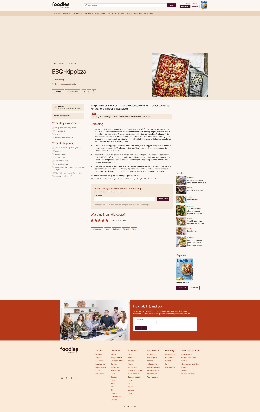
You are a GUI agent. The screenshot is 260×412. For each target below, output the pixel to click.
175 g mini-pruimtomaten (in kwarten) (68, 173)
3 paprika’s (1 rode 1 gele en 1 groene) (67, 148)
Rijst (112, 390)
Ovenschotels (116, 396)
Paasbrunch (169, 357)
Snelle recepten (133, 374)
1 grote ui (57, 151)
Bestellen (195, 6)
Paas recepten (170, 354)
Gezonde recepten (134, 377)
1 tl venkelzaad (59, 157)
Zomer (130, 354)
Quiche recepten (153, 367)
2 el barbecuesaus (61, 161)
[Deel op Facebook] (89, 91)
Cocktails (114, 400)
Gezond (126, 229)
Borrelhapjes (115, 370)
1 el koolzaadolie (60, 154)
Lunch (108, 229)
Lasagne (114, 393)
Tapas (113, 380)
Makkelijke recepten (135, 370)
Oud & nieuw (170, 367)
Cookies (184, 370)
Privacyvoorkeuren (188, 374)
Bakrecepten (152, 357)
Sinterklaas (169, 361)
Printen (59, 91)
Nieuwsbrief (99, 374)
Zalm (129, 383)
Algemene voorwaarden (190, 364)
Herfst (130, 393)
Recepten (62, 63)
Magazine (98, 357)
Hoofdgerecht (97, 229)
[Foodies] (66, 5)
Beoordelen (74, 91)
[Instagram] (61, 378)
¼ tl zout (57, 134)
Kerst (167, 364)
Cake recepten (152, 364)
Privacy (184, 367)
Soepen (113, 354)
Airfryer (130, 364)
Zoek (171, 5)
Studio (97, 370)
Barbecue (131, 357)
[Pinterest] (71, 378)
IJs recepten (151, 354)
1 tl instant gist (59, 131)
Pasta (113, 383)
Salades (114, 377)
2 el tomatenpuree (61, 164)
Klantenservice (186, 354)
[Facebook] (66, 378)
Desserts (114, 364)
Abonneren (184, 6)
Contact (184, 361)
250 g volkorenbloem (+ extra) (65, 128)
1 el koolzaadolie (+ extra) (63, 137)
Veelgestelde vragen (188, 357)
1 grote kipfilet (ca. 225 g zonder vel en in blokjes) (69, 168)
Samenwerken (100, 367)
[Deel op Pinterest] (94, 91)
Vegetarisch (132, 367)
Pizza (134, 229)
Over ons (98, 354)
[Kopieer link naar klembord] (84, 91)
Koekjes (150, 361)
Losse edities (100, 364)
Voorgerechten (116, 357)
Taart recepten (152, 377)
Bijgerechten (115, 367)
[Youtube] (76, 378)
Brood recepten (153, 370)
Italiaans (116, 229)
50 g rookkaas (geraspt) (63, 176)
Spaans (130, 387)
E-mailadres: (98, 196)
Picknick (131, 361)
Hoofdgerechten (117, 361)
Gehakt (130, 380)
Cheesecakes (152, 374)
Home (54, 63)
